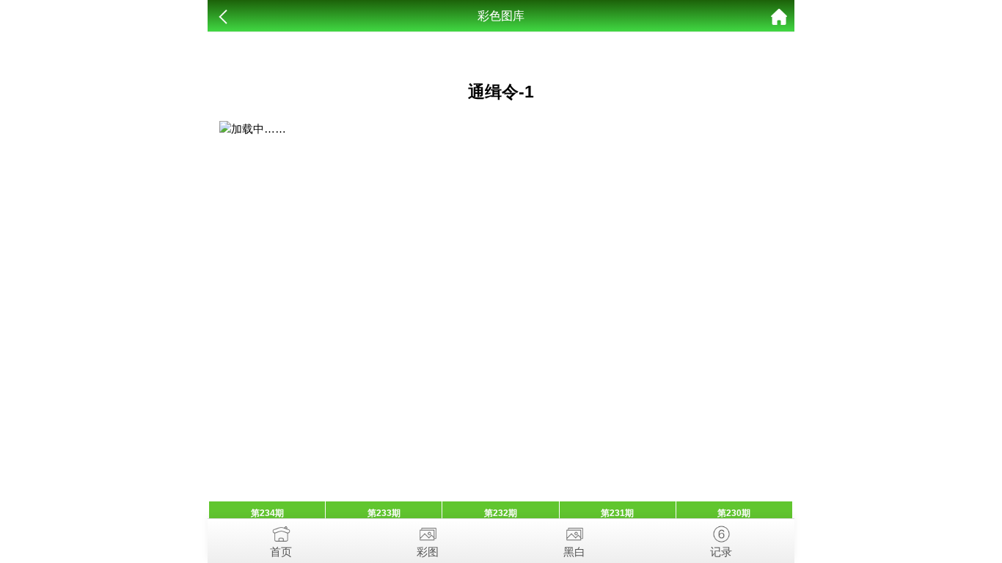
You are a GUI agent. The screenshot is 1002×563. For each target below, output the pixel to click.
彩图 (428, 551)
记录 (721, 551)
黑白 (574, 551)
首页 (281, 551)
